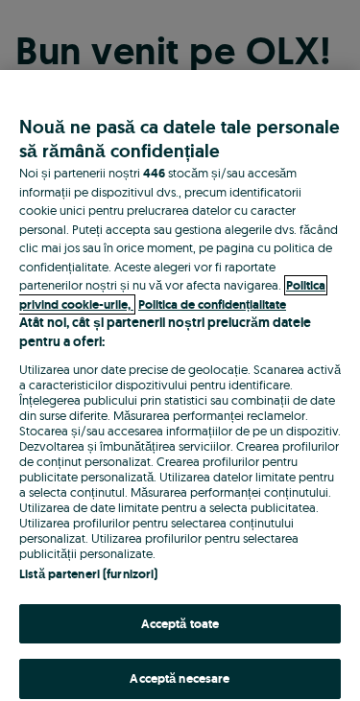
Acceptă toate (180, 624)
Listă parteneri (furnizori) (88, 574)
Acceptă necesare (179, 678)
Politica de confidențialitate (212, 304)
